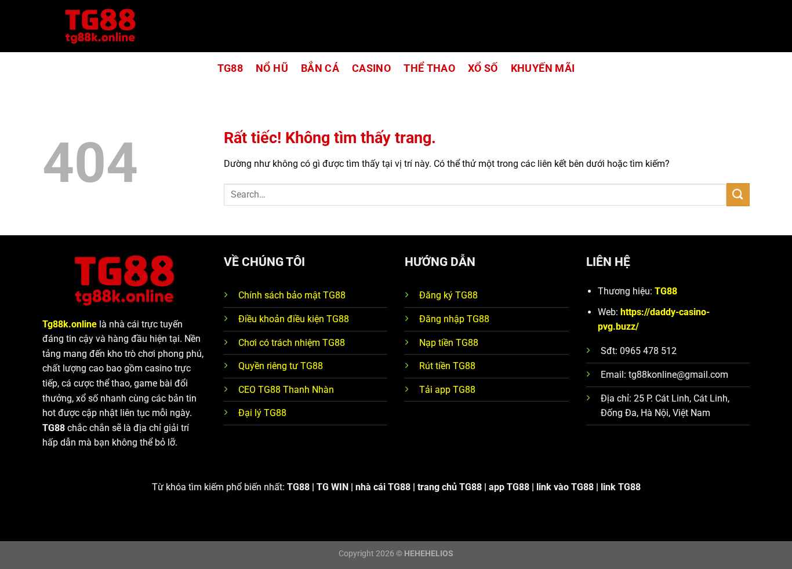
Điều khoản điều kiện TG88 (293, 318)
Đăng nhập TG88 (454, 318)
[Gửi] (738, 194)
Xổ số (483, 68)
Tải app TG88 (447, 389)
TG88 (230, 68)
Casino (371, 68)
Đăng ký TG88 (448, 295)
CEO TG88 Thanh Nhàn (286, 389)
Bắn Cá (320, 68)
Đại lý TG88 (262, 412)
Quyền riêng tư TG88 (280, 365)
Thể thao (429, 68)
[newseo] (100, 26)
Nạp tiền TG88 (448, 342)
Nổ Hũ (272, 68)
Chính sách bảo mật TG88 (292, 295)
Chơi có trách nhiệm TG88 (291, 342)
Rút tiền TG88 (447, 365)
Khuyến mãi (543, 68)
